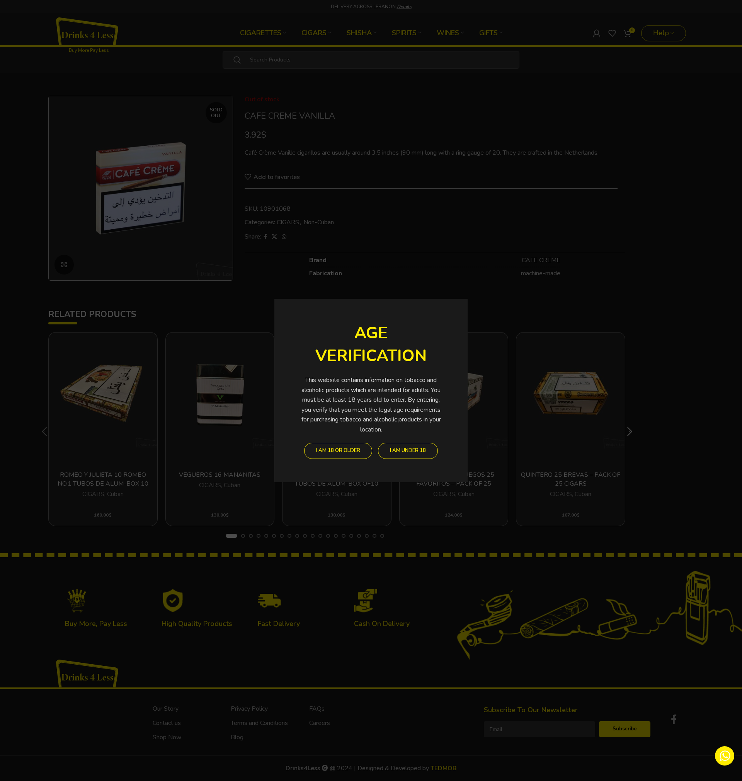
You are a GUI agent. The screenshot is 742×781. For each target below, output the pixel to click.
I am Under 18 (408, 450)
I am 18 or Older (338, 450)
